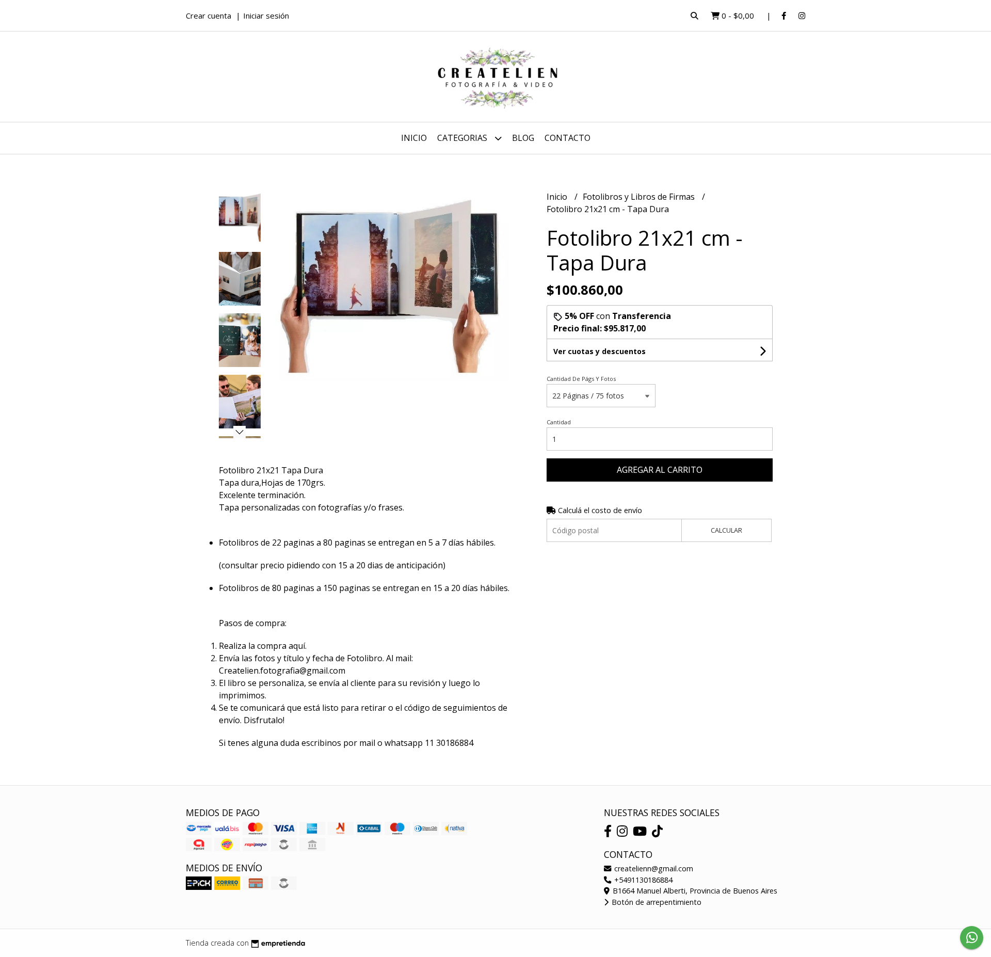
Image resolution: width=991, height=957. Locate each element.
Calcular (726, 530)
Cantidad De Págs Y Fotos (581, 378)
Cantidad (559, 422)
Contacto (567, 137)
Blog (523, 137)
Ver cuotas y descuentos (599, 351)
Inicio (414, 137)
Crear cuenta (208, 15)
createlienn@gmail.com (652, 868)
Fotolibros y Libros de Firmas (640, 196)
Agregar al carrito (659, 469)
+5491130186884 (642, 880)
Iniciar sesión (266, 15)
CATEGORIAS (463, 137)
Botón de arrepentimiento (655, 902)
